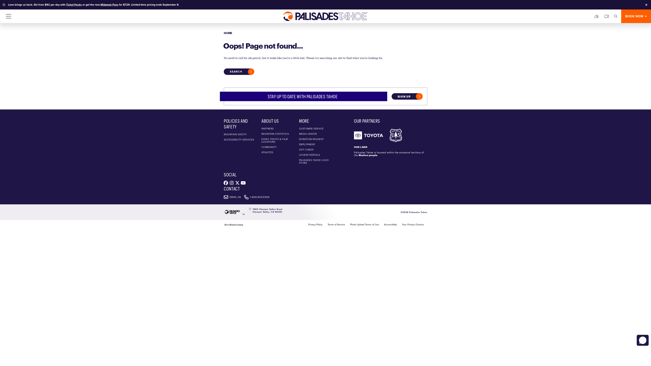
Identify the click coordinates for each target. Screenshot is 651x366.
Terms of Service (336, 224)
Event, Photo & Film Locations (274, 140)
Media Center (308, 133)
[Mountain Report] (596, 16)
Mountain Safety (235, 134)
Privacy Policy (315, 224)
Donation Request (311, 139)
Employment (307, 144)
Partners (267, 128)
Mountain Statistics (275, 133)
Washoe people (368, 155)
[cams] (607, 16)
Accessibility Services (239, 139)
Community (269, 147)
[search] (616, 16)
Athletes (267, 152)
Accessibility (390, 224)
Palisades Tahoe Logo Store (314, 161)
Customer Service (311, 128)
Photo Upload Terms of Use (364, 224)
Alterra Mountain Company (233, 224)
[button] (643, 340)
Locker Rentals (309, 154)
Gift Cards (306, 149)
